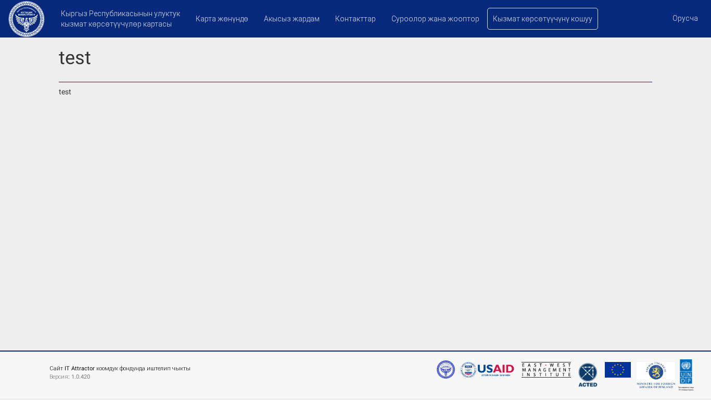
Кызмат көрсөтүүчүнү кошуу (542, 19)
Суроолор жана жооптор (435, 19)
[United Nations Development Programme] (686, 373)
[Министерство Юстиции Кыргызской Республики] (446, 369)
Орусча (685, 18)
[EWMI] (545, 364)
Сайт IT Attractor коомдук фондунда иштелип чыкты (120, 368)
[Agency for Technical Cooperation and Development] (586, 370)
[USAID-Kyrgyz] (487, 364)
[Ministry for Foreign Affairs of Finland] (654, 370)
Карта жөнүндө (222, 19)
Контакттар (355, 19)
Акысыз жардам (292, 19)
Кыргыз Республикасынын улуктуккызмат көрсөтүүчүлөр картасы (120, 18)
